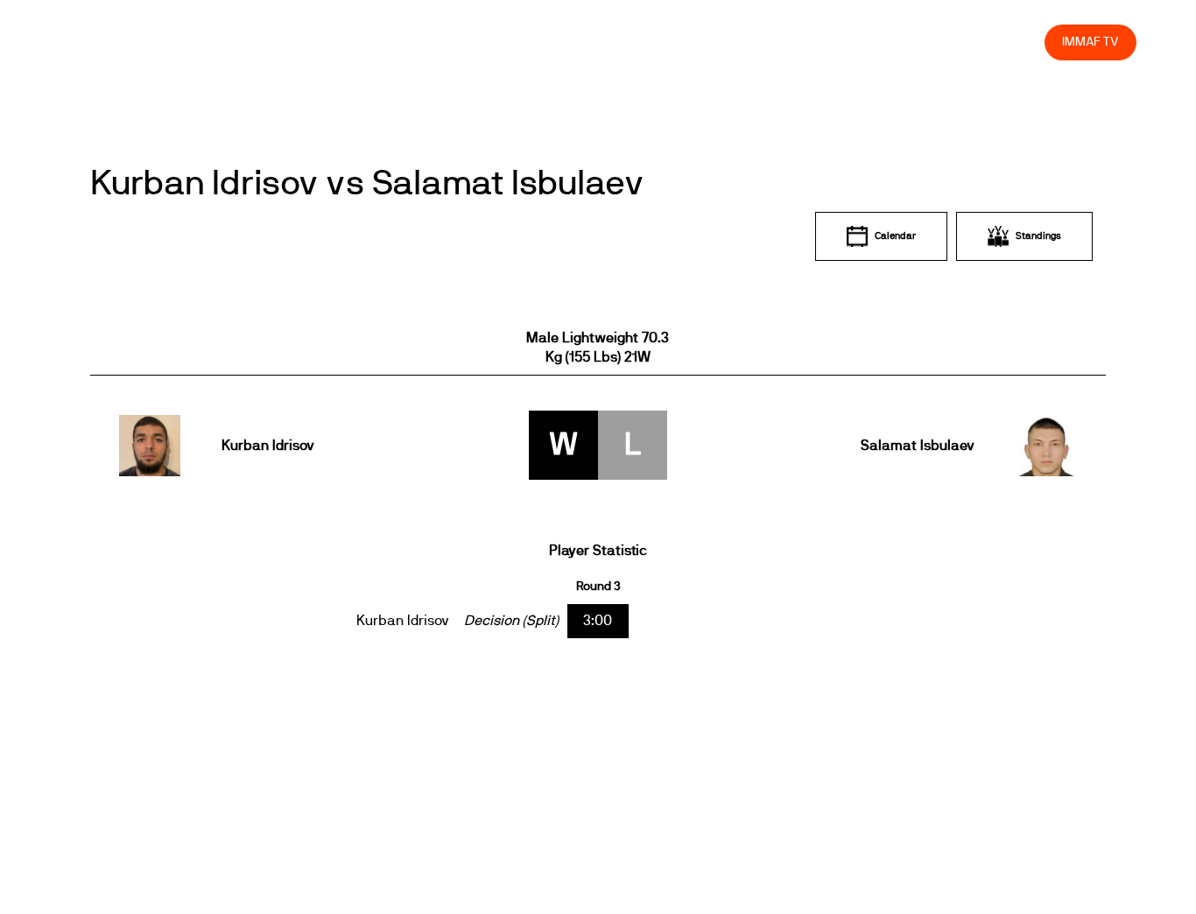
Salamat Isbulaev (917, 446)
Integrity (949, 41)
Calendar (895, 236)
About (642, 41)
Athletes (875, 41)
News (517, 41)
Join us (804, 41)
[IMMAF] (101, 41)
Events (579, 41)
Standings (1038, 236)
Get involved (722, 41)
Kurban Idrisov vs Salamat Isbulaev (367, 183)
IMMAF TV (1090, 41)
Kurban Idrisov (268, 446)
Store (1015, 41)
